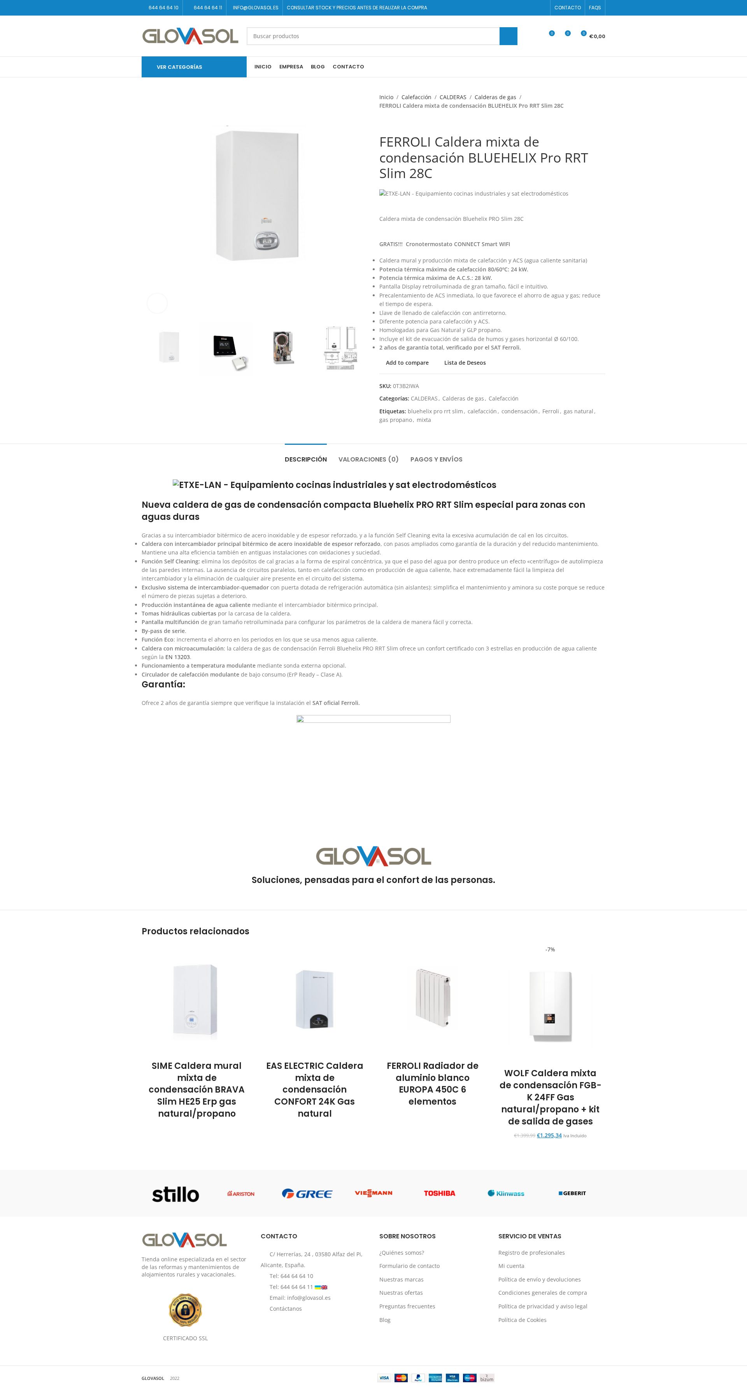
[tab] (306, 455)
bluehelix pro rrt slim (435, 411)
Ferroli (550, 411)
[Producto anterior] (383, 122)
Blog (385, 1320)
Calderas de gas (495, 97)
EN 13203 (177, 657)
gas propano (395, 419)
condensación (520, 411)
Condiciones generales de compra (542, 1292)
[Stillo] (175, 1193)
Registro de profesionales (531, 1252)
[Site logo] (190, 35)
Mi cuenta (511, 1265)
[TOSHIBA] (440, 1193)
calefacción (482, 411)
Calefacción (416, 97)
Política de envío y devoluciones (539, 1279)
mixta (424, 419)
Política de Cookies (522, 1320)
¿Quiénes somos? (401, 1252)
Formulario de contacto (409, 1265)
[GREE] (307, 1193)
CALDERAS (453, 97)
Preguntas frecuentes (407, 1306)
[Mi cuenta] (534, 36)
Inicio (386, 97)
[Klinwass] (506, 1193)
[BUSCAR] (508, 36)
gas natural (578, 411)
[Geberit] (572, 1193)
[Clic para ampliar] (157, 303)
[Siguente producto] (399, 122)
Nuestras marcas (401, 1279)
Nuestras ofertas (401, 1292)
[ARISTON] (241, 1193)
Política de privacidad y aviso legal (542, 1306)
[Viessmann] (373, 1193)
